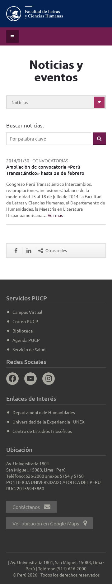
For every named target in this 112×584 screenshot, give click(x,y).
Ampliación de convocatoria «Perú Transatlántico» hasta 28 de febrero (45, 170)
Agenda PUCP (26, 340)
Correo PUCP (25, 321)
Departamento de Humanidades (43, 412)
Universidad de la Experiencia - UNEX (48, 421)
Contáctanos (26, 507)
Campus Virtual (27, 312)
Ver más (55, 215)
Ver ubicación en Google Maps (46, 523)
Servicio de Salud (28, 349)
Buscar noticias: (25, 125)
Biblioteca (22, 330)
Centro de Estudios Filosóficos (42, 431)
